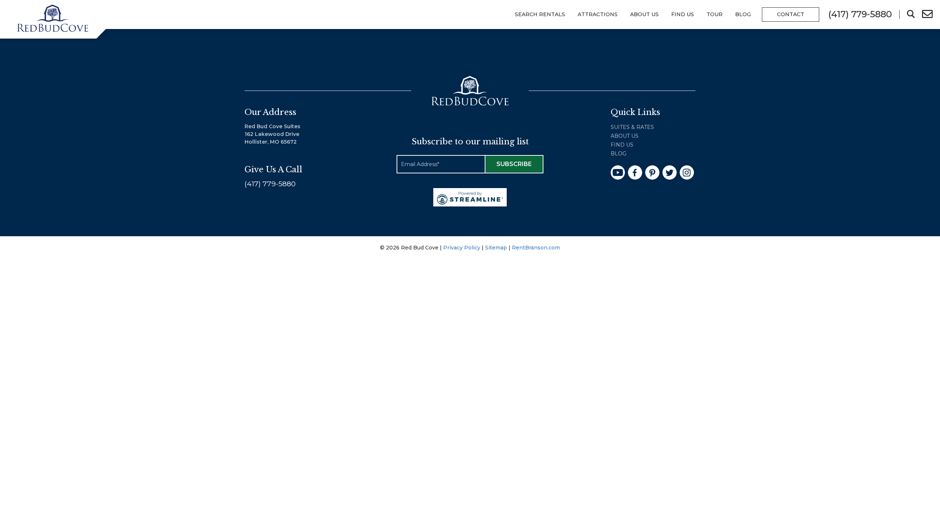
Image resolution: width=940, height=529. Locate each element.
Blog (743, 14)
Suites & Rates (632, 127)
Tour (714, 14)
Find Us (622, 144)
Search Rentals (540, 14)
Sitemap (496, 247)
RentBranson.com (536, 247)
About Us (644, 14)
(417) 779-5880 (270, 184)
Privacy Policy (461, 247)
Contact (790, 14)
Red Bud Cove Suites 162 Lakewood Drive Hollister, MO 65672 (272, 134)
